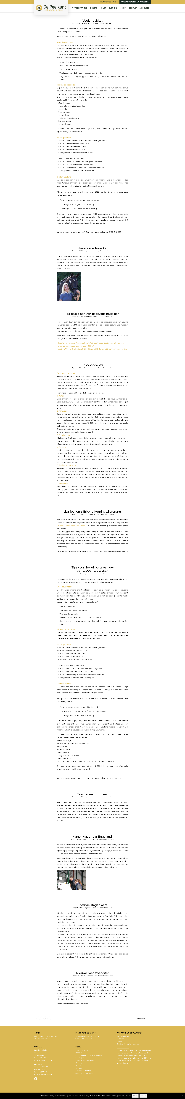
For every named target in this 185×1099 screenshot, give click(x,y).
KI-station (120, 1039)
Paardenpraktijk (81, 1050)
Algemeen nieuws (91, 23)
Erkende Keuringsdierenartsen (71, 526)
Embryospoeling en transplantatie (88, 1055)
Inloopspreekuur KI (109, 2)
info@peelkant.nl (41, 1055)
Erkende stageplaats (92, 905)
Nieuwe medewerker (92, 248)
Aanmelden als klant (83, 1071)
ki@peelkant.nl (40, 1069)
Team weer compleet (92, 794)
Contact (78, 1068)
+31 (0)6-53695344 (41, 1067)
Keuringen (79, 1058)
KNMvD (119, 1041)
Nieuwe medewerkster (92, 973)
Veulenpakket (93, 20)
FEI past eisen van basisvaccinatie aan (92, 314)
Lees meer (143, 1095)
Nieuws (78, 1065)
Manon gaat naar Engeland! (92, 836)
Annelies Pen (108, 23)
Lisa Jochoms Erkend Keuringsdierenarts (92, 511)
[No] (183, 1096)
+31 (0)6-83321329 (41, 1053)
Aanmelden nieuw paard (85, 1073)
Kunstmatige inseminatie (85, 1060)
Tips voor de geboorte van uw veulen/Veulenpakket (92, 569)
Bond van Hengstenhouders (128, 1044)
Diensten (78, 1053)
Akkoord (135, 1095)
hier (118, 1063)
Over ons (78, 1063)
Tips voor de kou (92, 365)
